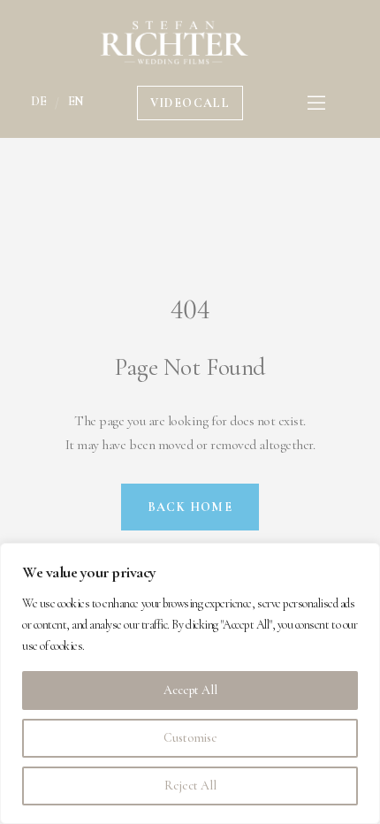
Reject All (190, 785)
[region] (190, 683)
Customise (190, 737)
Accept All (190, 690)
